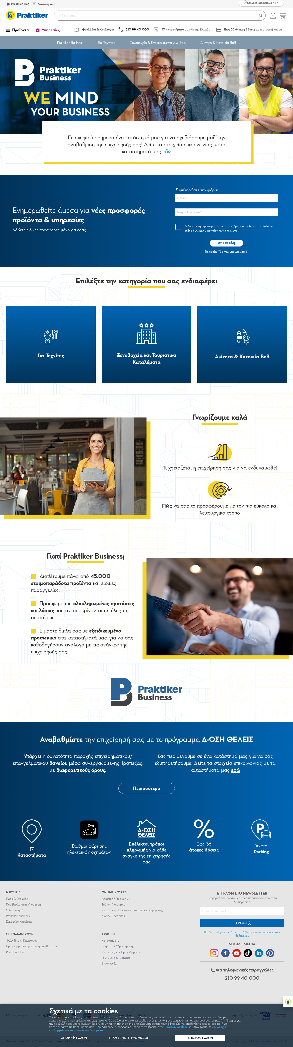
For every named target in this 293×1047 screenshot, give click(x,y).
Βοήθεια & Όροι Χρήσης (118, 946)
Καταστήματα (110, 940)
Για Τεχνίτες (106, 43)
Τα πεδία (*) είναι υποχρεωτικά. (226, 251)
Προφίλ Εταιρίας (17, 899)
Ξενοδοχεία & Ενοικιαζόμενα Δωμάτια (158, 43)
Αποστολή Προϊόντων (116, 899)
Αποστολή (226, 243)
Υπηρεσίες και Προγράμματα (121, 952)
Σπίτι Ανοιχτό (15, 910)
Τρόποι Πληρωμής (113, 904)
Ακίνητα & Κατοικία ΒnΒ (218, 43)
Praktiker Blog (20, 3)
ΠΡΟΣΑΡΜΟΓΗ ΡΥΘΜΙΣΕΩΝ (129, 1038)
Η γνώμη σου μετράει (116, 958)
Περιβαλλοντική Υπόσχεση (23, 904)
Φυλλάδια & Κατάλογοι (21, 940)
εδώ (166, 151)
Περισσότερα (146, 788)
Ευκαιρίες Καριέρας (19, 921)
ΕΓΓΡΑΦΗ (240, 923)
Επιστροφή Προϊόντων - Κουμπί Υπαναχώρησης (132, 910)
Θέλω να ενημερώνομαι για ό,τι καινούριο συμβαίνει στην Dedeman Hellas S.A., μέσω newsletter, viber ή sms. (229, 229)
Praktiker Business (70, 43)
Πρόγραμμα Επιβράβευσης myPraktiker (31, 946)
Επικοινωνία (109, 963)
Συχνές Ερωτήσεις (114, 916)
